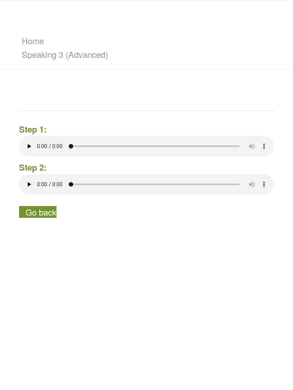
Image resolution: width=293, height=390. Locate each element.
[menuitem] (148, 41)
